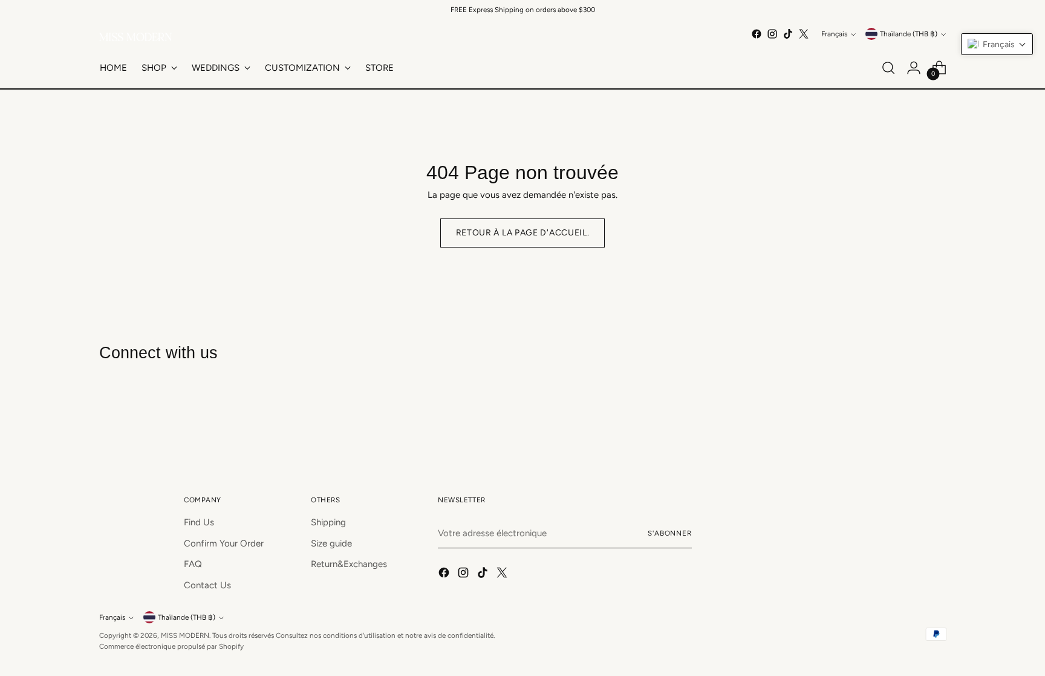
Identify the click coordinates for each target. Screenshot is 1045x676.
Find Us (199, 522)
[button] (997, 44)
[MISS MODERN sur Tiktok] (788, 33)
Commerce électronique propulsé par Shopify (171, 646)
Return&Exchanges (349, 564)
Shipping (328, 522)
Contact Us (207, 585)
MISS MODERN (185, 635)
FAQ (193, 564)
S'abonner (670, 533)
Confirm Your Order (224, 543)
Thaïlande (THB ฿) (908, 34)
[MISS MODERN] (135, 37)
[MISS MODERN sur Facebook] (756, 33)
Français (834, 34)
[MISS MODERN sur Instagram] (772, 33)
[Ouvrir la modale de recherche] (888, 68)
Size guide (331, 543)
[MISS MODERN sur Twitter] (803, 33)
